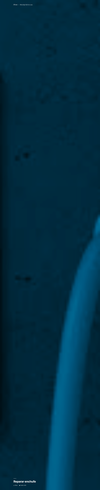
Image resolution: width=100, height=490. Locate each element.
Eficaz (15, 5)
